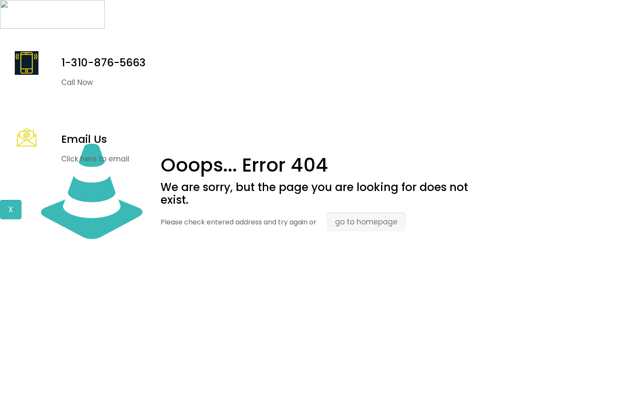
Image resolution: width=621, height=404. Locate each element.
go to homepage (366, 222)
